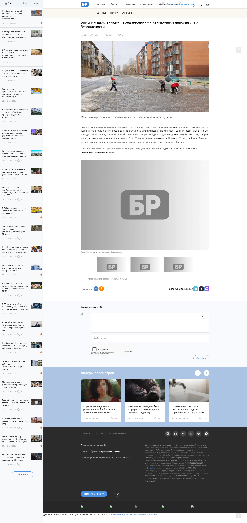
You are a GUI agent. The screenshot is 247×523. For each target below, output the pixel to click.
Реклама (99, 433)
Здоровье (101, 13)
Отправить (201, 358)
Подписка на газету (117, 433)
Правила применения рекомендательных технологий (105, 458)
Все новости (22, 474)
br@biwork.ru (150, 468)
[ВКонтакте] (96, 288)
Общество (114, 4)
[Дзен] (201, 288)
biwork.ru (182, 460)
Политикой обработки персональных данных (133, 514)
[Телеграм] (195, 288)
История (114, 13)
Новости (101, 4)
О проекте (85, 433)
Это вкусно (127, 13)
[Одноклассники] (101, 288)
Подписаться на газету (93, 494)
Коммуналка (129, 4)
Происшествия (147, 4)
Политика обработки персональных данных (101, 451)
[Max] (206, 288)
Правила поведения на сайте (94, 445)
